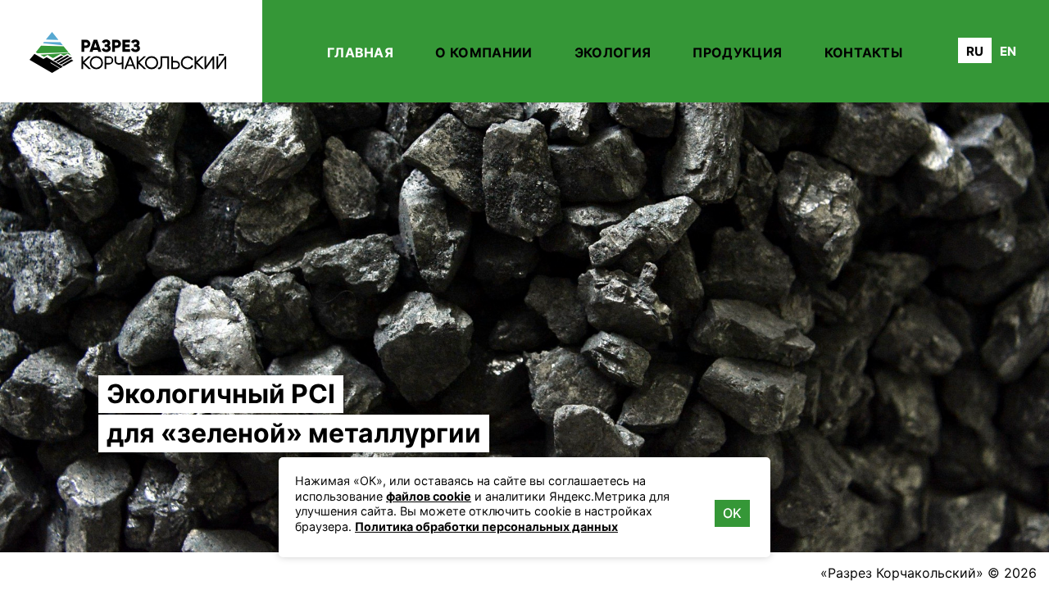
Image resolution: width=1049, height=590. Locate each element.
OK (732, 513)
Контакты (863, 52)
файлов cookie (428, 496)
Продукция (737, 52)
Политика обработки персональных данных (486, 526)
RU (974, 51)
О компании (483, 52)
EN (1008, 51)
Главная (360, 52)
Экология (613, 52)
